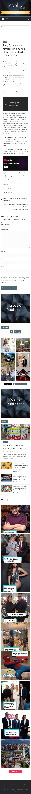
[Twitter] (11, 331)
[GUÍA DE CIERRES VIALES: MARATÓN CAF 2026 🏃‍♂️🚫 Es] (23, 345)
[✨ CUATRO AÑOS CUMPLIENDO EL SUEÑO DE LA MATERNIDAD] (23, 360)
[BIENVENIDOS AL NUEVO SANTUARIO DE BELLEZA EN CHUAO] (8, 345)
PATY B (9, 188)
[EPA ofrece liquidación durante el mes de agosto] (15, 432)
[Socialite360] (3, 19)
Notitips (5, 442)
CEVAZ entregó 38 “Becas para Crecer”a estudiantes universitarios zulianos (20, 477)
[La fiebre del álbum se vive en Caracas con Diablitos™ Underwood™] (6, 489)
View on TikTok (16, 771)
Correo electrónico (7, 259)
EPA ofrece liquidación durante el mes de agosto (14, 447)
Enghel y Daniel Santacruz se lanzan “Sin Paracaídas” (15, 199)
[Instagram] (15, 331)
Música (5, 41)
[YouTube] (19, 331)
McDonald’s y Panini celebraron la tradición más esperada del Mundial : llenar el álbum (20, 466)
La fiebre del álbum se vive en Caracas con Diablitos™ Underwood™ (20, 488)
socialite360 (16, 59)
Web (2, 267)
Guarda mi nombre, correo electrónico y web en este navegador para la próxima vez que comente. (15, 280)
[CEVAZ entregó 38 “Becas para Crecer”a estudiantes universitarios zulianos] (6, 479)
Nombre (4, 251)
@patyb (6, 184)
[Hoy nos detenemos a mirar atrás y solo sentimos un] (23, 374)
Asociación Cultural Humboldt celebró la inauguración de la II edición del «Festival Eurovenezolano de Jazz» (15, 207)
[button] (15, 519)
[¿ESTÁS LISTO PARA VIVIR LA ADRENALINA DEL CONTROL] (8, 360)
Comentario (5, 229)
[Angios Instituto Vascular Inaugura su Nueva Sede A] (8, 374)
